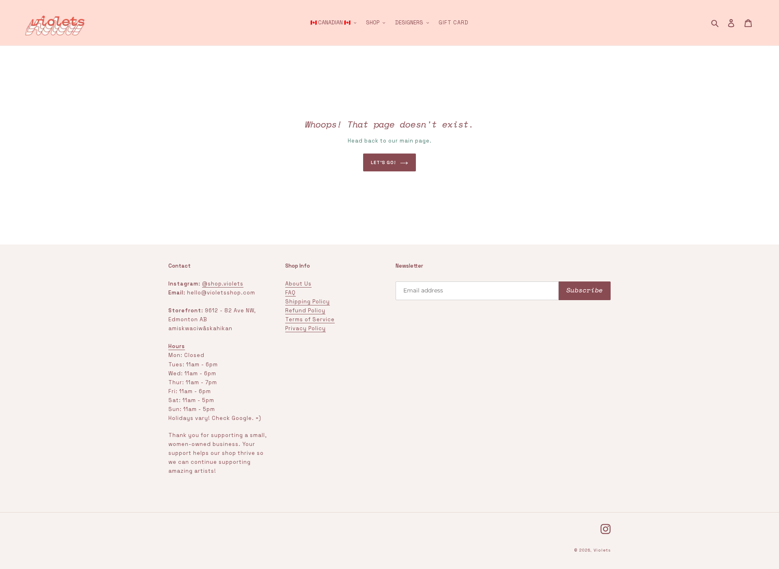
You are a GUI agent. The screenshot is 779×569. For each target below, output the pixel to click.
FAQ (290, 292)
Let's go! (383, 162)
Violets (602, 550)
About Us (298, 283)
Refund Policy (305, 310)
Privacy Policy (305, 328)
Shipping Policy (307, 301)
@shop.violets (222, 283)
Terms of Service (310, 319)
